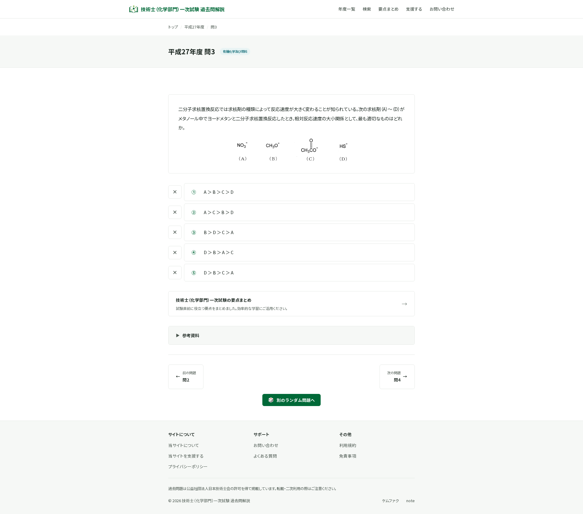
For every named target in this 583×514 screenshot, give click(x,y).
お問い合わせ (442, 9)
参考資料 (190, 335)
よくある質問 (265, 456)
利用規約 (347, 445)
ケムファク (390, 500)
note (410, 500)
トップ (173, 27)
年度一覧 (346, 9)
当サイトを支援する (186, 456)
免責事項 (347, 456)
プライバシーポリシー (188, 466)
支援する (414, 9)
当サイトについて (183, 445)
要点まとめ (388, 9)
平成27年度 (194, 27)
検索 (367, 9)
